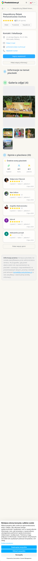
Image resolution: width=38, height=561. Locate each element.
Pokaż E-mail (10, 43)
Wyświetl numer (12, 51)
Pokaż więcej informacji (19, 63)
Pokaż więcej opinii (19, 246)
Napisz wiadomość (19, 56)
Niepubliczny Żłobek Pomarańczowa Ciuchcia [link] (23, 8)
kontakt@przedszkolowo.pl (22, 272)
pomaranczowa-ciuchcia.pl (15, 47)
